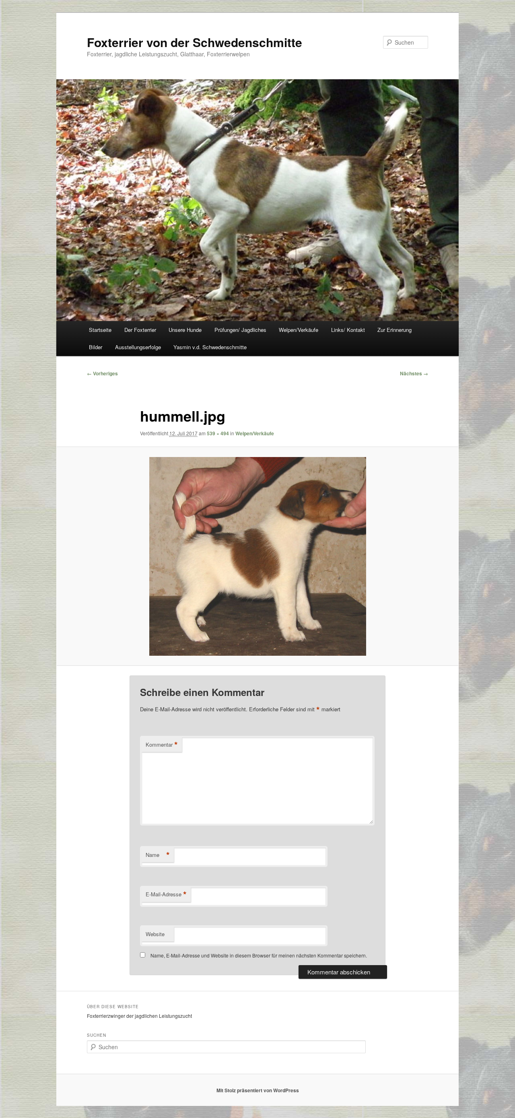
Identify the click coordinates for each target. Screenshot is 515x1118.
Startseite (100, 330)
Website (155, 934)
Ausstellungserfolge (138, 347)
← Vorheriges (102, 373)
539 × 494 (218, 433)
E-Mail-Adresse (166, 894)
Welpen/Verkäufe (298, 330)
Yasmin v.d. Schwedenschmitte (210, 347)
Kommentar (162, 744)
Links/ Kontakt (348, 330)
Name (158, 854)
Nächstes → (414, 373)
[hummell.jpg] (257, 556)
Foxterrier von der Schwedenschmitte (194, 42)
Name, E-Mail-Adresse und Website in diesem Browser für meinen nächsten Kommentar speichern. (258, 955)
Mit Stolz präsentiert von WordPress (257, 1090)
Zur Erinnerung (394, 330)
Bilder (95, 347)
